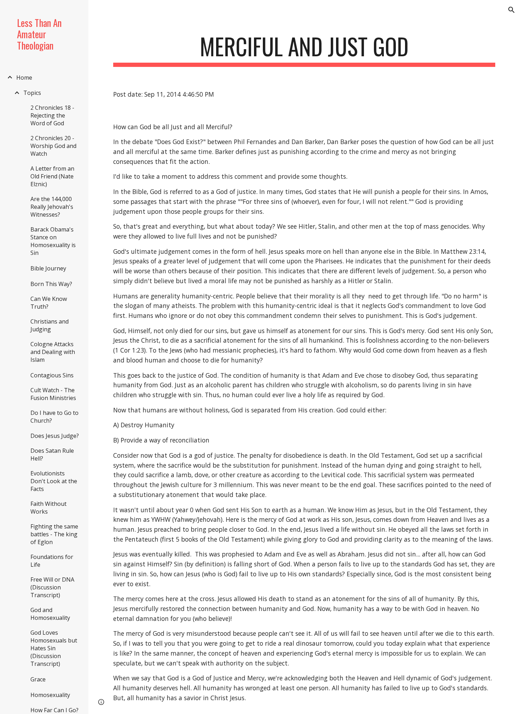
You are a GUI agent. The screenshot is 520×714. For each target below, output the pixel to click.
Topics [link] (32, 93)
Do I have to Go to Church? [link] (54, 416)
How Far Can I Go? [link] (54, 710)
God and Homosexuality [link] (50, 614)
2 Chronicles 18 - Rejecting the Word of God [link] (52, 115)
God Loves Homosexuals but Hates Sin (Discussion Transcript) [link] (53, 648)
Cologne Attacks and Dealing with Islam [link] (52, 352)
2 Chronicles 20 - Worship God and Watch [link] (53, 146)
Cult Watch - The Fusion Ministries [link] (53, 394)
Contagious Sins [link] (52, 375)
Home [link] (24, 77)
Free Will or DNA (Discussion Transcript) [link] (52, 587)
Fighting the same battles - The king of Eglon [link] (54, 534)
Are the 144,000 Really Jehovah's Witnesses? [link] (51, 206)
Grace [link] (38, 679)
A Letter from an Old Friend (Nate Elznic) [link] (52, 176)
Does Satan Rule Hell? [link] (52, 454)
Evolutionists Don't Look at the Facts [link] (53, 481)
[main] (304, 50)
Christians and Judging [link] (49, 325)
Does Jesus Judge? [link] (54, 436)
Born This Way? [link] (51, 284)
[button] (511, 9)
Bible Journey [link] (48, 268)
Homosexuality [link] (50, 695)
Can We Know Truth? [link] (48, 302)
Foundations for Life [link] (51, 561)
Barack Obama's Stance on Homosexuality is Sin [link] (53, 241)
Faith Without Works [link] (48, 507)
